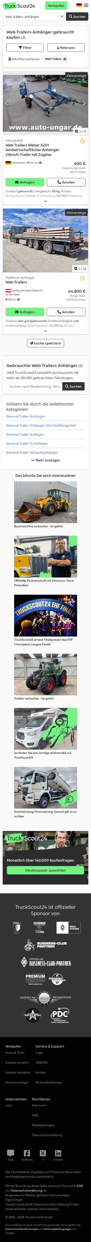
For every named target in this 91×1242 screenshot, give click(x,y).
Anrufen (68, 182)
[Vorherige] (6, 103)
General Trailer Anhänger (25, 416)
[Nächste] (84, 103)
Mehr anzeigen (47, 460)
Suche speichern (47, 343)
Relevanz (67, 47)
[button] (86, 5)
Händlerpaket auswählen (45, 870)
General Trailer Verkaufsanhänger (32, 452)
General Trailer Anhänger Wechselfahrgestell (41, 425)
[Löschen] (62, 16)
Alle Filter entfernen (25, 59)
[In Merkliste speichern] (82, 141)
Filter (27, 47)
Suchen (78, 16)
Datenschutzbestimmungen (21, 1229)
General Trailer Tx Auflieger (27, 443)
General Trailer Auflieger (25, 434)
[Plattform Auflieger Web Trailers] (45, 240)
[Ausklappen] (45, 201)
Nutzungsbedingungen (58, 1229)
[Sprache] (79, 5)
